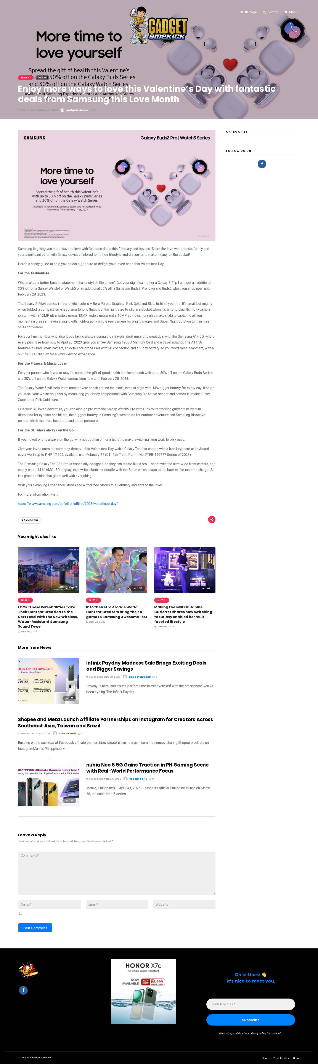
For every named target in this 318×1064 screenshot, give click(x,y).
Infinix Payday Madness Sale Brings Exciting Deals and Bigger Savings (146, 666)
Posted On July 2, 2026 (35, 733)
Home (265, 1058)
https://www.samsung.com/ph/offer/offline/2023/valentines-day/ (68, 504)
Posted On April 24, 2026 (104, 779)
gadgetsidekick (77, 110)
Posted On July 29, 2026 (104, 677)
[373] (48, 805)
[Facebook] (262, 164)
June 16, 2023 (165, 626)
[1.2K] (48, 592)
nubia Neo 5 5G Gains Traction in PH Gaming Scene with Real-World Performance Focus (147, 768)
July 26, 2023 (28, 631)
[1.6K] (184, 592)
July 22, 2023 (96, 621)
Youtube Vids (281, 1058)
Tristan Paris (67, 733)
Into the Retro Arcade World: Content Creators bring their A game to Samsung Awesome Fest (116, 612)
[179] (48, 703)
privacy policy (258, 1033)
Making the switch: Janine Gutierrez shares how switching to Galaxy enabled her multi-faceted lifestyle (183, 614)
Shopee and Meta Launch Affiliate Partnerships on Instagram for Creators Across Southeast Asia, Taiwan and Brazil (115, 722)
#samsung (30, 520)
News (25, 77)
